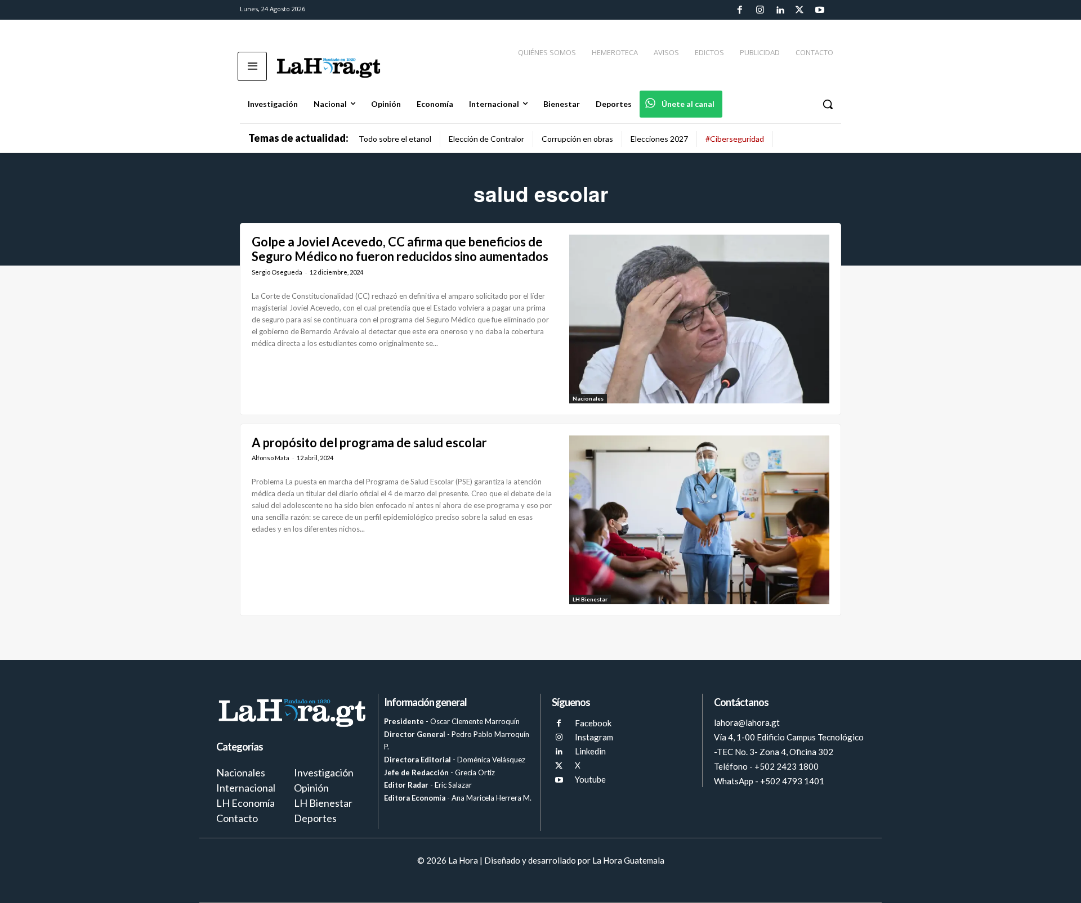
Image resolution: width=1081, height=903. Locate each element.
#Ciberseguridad (734, 138)
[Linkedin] (779, 10)
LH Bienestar (590, 599)
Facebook (593, 723)
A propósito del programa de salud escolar (369, 442)
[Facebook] (739, 10)
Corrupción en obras (577, 138)
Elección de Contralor (486, 138)
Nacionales (588, 398)
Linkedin (590, 751)
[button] (827, 104)
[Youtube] (819, 10)
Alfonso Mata (270, 457)
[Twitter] (799, 10)
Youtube (590, 779)
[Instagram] (759, 10)
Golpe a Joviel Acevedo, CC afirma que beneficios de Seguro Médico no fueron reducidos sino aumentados (400, 249)
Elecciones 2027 (659, 138)
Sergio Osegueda (277, 272)
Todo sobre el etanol (395, 138)
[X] (559, 766)
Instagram (594, 737)
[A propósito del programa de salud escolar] (699, 519)
